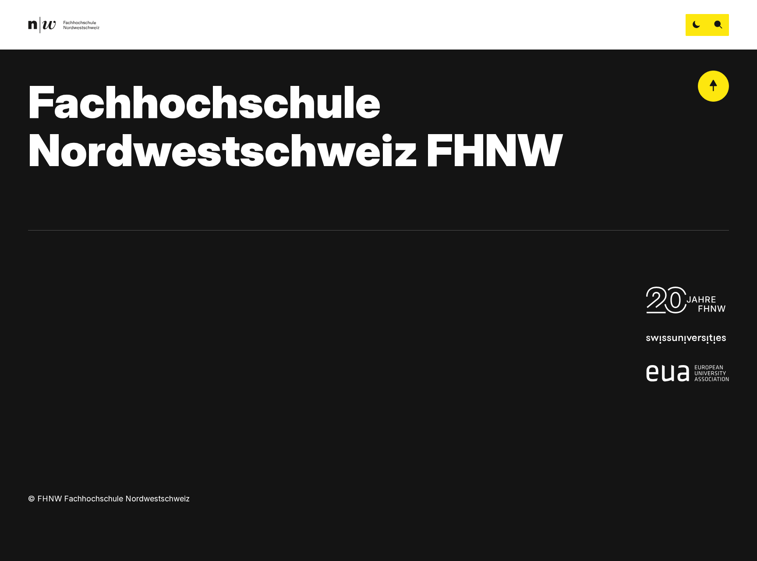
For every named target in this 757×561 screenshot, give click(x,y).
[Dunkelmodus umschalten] (696, 25)
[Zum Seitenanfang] (713, 86)
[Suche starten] (718, 25)
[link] (63, 25)
